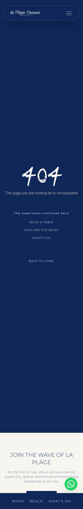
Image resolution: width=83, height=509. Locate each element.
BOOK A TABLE (41, 222)
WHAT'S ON (41, 238)
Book (18, 501)
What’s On (59, 501)
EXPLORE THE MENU (41, 230)
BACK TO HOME (41, 261)
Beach (36, 501)
